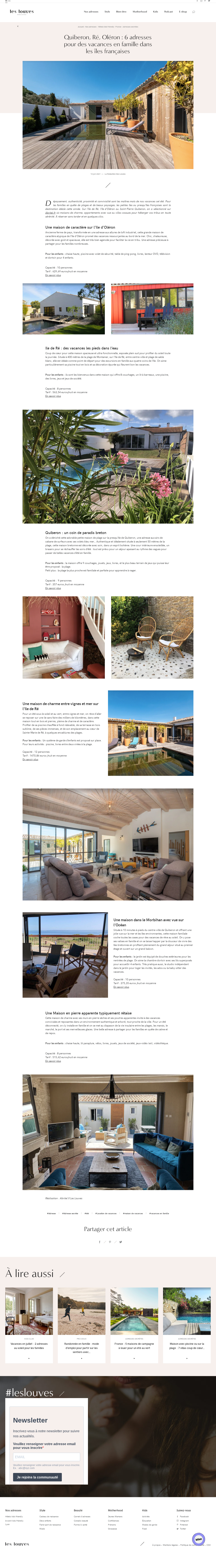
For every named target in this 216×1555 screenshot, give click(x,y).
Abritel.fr (50, 214)
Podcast (168, 13)
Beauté (78, 1512)
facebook (99, 1243)
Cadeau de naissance (48, 1517)
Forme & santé (80, 1526)
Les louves (17, 1545)
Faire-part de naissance (50, 1526)
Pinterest (205, 2)
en (9, 2)
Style (107, 13)
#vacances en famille (159, 1214)
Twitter (209, 2)
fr (6, 2)
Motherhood (140, 13)
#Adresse (51, 1214)
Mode (42, 1530)
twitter (120, 1243)
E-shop (183, 13)
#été (87, 1214)
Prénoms (112, 1526)
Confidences (113, 1521)
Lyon (7, 1525)
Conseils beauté (81, 1521)
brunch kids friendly (14, 1521)
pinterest (110, 1243)
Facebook (197, 2)
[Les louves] (21, 14)
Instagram (201, 2)
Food (144, 1530)
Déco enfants (45, 1521)
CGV (209, 1546)
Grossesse (112, 1530)
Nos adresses (91, 13)
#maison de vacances (133, 1214)
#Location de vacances (105, 1214)
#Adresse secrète (70, 1214)
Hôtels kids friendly (14, 1517)
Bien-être (121, 13)
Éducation (146, 1521)
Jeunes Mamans (115, 1517)
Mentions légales (170, 1546)
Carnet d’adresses (82, 1517)
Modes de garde (149, 1526)
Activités (146, 1517)
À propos (156, 1546)
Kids (155, 13)
